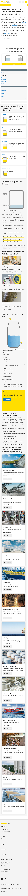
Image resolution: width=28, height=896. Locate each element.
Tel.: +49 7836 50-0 (5, 868)
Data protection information (7, 888)
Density (3, 93)
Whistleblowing (18, 888)
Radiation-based (5, 85)
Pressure (3, 88)
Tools (2, 844)
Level (2, 72)
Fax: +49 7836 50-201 (5, 869)
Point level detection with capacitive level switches (14, 235)
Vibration (3, 77)
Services (3, 849)
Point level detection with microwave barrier (12, 239)
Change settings (7, 399)
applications (7, 33)
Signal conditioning (5, 99)
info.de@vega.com (5, 871)
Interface (3, 90)
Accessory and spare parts (7, 101)
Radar (2, 83)
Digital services (4, 838)
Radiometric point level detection (10, 241)
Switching (3, 75)
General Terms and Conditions (7, 884)
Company (3, 854)
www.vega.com (4, 872)
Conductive (3, 81)
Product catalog (4, 829)
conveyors (14, 25)
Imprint (17, 884)
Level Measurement (5, 831)
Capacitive (3, 79)
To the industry (7, 479)
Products (4, 826)
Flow (2, 96)
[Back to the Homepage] (6, 823)
